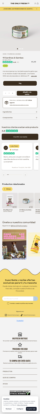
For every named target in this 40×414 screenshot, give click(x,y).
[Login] (35, 3)
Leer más (34, 76)
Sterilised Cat (8, 210)
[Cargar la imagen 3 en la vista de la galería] (20, 48)
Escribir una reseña (20, 137)
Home (4, 54)
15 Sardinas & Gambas (14, 54)
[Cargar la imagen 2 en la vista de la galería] (19, 48)
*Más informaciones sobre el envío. (19, 105)
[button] (38, 3)
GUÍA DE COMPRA (9, 378)
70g (20, 83)
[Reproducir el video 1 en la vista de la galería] (22, 48)
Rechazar (9, 409)
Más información (22, 405)
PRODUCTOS (7, 371)
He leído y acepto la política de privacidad (21, 303)
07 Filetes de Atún (25, 210)
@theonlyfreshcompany (19, 226)
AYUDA (5, 384)
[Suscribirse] (35, 298)
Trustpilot (20, 321)
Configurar (20, 409)
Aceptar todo (31, 409)
